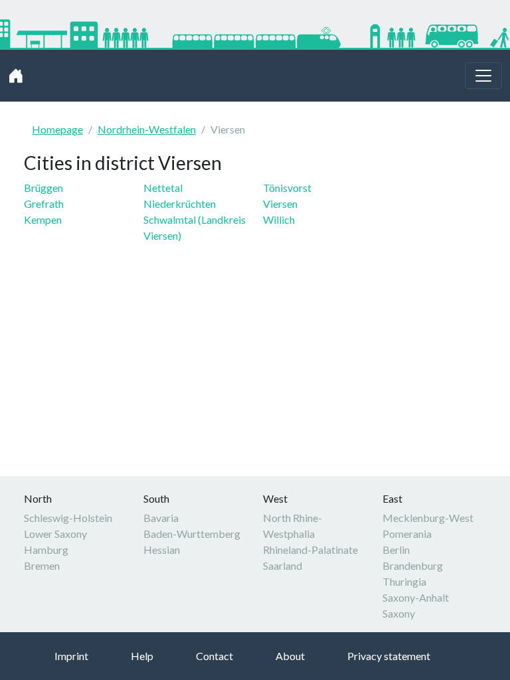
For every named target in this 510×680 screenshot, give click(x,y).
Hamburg (46, 549)
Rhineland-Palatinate (310, 549)
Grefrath (44, 203)
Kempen (43, 219)
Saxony (398, 613)
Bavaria (161, 517)
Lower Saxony (55, 533)
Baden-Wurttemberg (191, 533)
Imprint (71, 655)
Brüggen (43, 187)
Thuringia (404, 581)
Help (142, 655)
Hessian (161, 549)
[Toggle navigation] (483, 75)
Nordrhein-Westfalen (147, 129)
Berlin (396, 549)
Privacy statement (388, 655)
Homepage (57, 129)
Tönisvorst (287, 187)
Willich (279, 219)
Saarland (282, 565)
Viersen (280, 203)
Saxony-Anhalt (415, 597)
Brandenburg (412, 565)
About (290, 655)
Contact (214, 655)
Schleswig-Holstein (68, 517)
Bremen (42, 565)
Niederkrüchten (179, 203)
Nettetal (163, 187)
